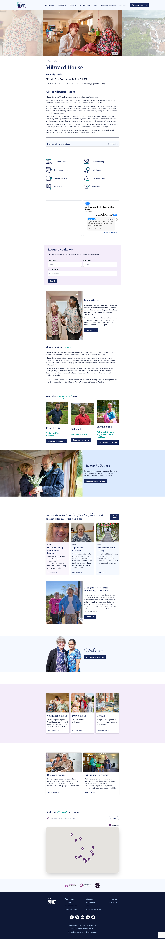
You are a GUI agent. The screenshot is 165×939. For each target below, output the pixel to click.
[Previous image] (45, 53)
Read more (115, 517)
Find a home (49, 5)
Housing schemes (71, 906)
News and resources (108, 5)
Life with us (62, 5)
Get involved (85, 5)
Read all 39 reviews (110, 232)
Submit (52, 281)
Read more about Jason (57, 441)
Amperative (92, 932)
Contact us (113, 902)
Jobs (95, 5)
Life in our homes (71, 909)
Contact (122, 5)
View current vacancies (95, 657)
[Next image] (120, 53)
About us (73, 5)
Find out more (91, 330)
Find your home (53, 61)
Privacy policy (114, 899)
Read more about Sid (81, 440)
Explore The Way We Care (95, 481)
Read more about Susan (108, 442)
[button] (88, 859)
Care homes (69, 902)
